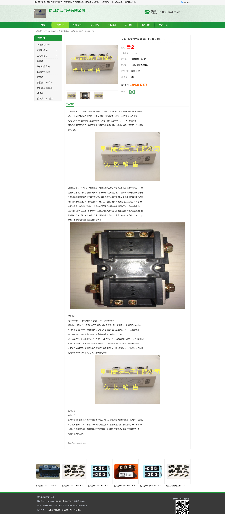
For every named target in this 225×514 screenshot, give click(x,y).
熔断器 (40, 61)
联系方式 (163, 25)
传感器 (40, 77)
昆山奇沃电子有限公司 (64, 501)
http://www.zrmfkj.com (77, 443)
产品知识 (112, 25)
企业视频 (77, 25)
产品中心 (60, 25)
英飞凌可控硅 (43, 45)
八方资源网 (51, 510)
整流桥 (40, 93)
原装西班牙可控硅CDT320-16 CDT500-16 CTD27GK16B (188, 486)
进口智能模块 (43, 66)
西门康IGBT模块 (44, 82)
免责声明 (60, 510)
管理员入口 (68, 510)
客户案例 (146, 25)
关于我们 (129, 25)
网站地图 (77, 510)
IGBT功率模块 (43, 72)
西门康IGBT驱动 (44, 88)
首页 (43, 25)
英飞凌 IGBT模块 (45, 99)
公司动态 (94, 25)
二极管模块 (42, 56)
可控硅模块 (42, 50)
